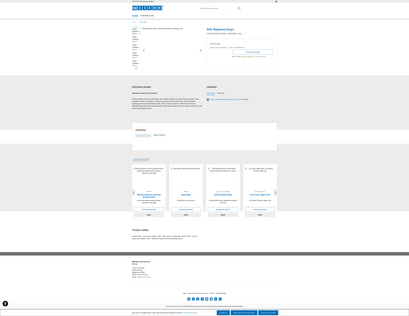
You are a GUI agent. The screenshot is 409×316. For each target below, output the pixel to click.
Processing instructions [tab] (143, 135)
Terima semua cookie (268, 313)
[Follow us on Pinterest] (212, 299)
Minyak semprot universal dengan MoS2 (149, 196)
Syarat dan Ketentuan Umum (198, 293)
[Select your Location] (276, 1)
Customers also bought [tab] (141, 159)
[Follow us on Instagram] (194, 299)
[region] (167, 50)
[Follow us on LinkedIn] (216, 299)
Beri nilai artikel (215, 43)
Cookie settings (221, 293)
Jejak (184, 293)
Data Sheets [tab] (211, 93)
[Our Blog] (189, 299)
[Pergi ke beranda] (148, 8)
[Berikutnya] (200, 50)
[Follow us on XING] (220, 299)
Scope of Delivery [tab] (159, 135)
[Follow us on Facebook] (198, 299)
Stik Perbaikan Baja (223, 195)
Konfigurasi (223, 313)
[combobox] (218, 8)
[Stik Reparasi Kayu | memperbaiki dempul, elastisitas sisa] (172, 50)
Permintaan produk (253, 52)
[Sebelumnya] (143, 50)
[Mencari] (239, 8)
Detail (149, 215)
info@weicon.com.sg (144, 277)
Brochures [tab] (220, 93)
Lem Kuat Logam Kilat (260, 195)
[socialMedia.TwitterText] (203, 299)
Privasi (212, 293)
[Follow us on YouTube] (207, 299)
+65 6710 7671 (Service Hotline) (143, 1)
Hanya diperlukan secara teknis (244, 313)
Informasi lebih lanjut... (190, 313)
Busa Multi (186, 195)
